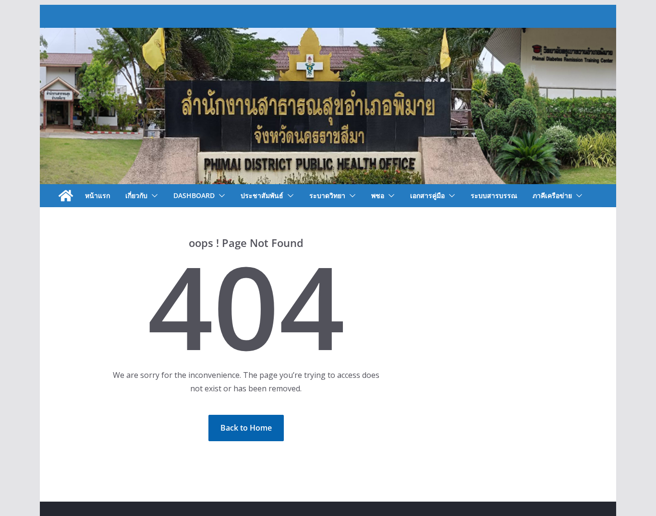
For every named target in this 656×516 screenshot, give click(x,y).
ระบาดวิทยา (327, 195)
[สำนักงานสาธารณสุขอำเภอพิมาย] (65, 195)
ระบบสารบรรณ (494, 195)
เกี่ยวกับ (136, 195)
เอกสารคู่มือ (427, 195)
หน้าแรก (97, 195)
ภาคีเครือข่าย (552, 195)
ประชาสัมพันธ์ (262, 195)
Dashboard (194, 195)
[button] (152, 195)
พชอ (377, 195)
